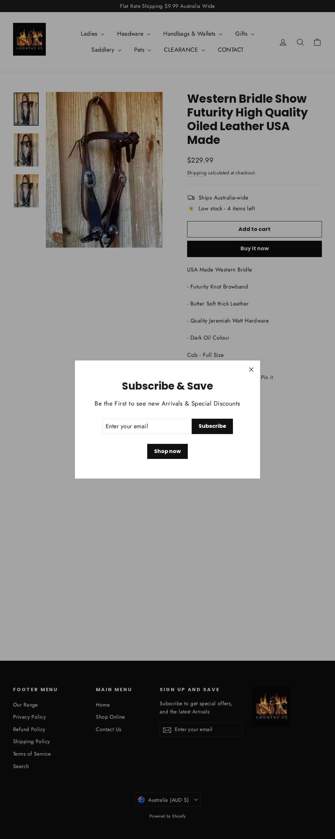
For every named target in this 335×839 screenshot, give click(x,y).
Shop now (167, 451)
